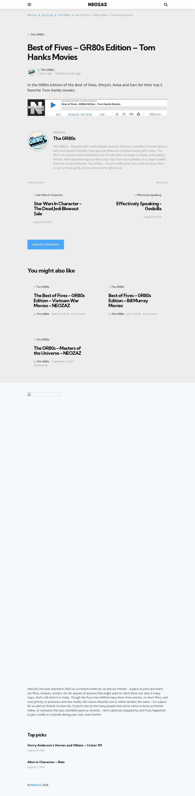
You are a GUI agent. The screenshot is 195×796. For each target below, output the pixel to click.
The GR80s (37, 34)
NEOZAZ (36, 785)
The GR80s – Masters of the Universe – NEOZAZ (57, 350)
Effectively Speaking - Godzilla (138, 206)
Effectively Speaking (149, 194)
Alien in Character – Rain (46, 762)
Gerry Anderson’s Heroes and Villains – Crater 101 (64, 745)
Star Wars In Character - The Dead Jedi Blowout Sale (57, 208)
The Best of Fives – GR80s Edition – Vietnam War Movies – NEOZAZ (59, 300)
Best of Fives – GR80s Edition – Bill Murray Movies (130, 300)
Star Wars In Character (49, 194)
